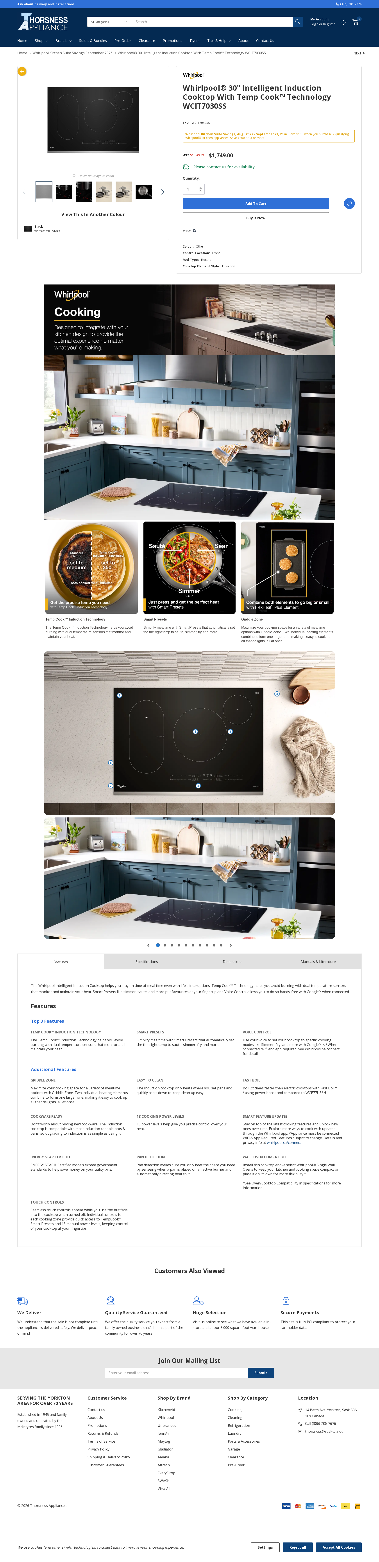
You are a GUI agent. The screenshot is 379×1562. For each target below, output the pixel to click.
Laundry (234, 1433)
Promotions (97, 1425)
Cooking (235, 1409)
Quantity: (191, 178)
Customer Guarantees (106, 1465)
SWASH (164, 1480)
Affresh (164, 1465)
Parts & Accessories (244, 1441)
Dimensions (232, 961)
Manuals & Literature (318, 961)
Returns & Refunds (103, 1433)
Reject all (298, 1547)
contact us (216, 166)
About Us (95, 1417)
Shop (39, 40)
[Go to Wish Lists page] (344, 21)
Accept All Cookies (339, 1547)
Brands (61, 40)
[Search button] (298, 22)
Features (61, 961)
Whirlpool (166, 1417)
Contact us (96, 1409)
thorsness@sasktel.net (324, 1431)
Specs (147, 961)
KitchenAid (166, 1409)
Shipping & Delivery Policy (109, 1457)
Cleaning (235, 1417)
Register (329, 24)
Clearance (236, 1457)
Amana (163, 1457)
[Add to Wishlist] (349, 203)
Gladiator (165, 1449)
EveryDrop (166, 1472)
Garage (234, 1449)
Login (314, 24)
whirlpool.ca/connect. (284, 1142)
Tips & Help (216, 40)
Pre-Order (236, 1465)
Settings (265, 1547)
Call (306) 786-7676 (320, 1423)
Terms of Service (101, 1441)
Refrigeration (239, 1425)
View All (164, 1488)
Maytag (164, 1441)
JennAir (164, 1433)
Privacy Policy (98, 1449)
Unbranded (167, 1425)
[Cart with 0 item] (355, 21)
